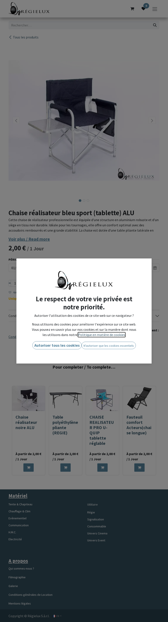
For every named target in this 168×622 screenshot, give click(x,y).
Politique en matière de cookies (101, 335)
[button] (57, 345)
